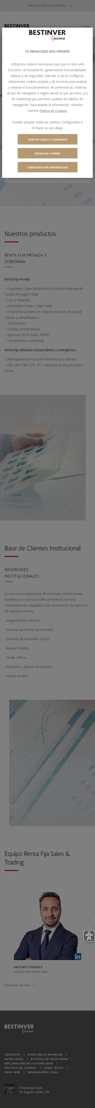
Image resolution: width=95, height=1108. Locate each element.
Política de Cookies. (53, 110)
